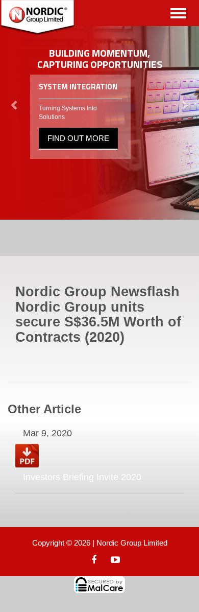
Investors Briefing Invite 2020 (82, 477)
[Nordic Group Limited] (37, 18)
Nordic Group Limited (131, 542)
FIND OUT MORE (78, 138)
